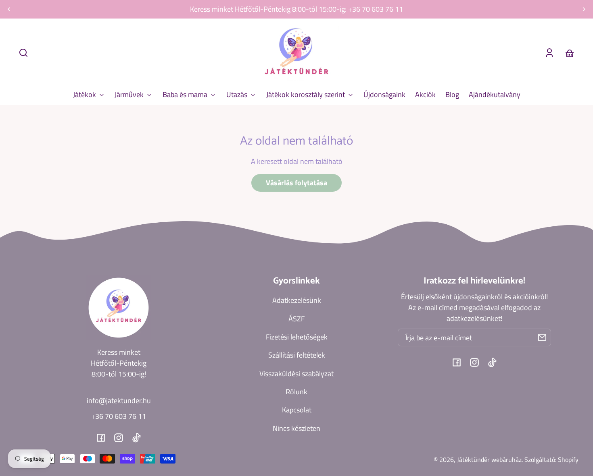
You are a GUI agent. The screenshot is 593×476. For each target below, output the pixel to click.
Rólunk (296, 391)
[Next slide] (584, 9)
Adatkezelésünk (296, 300)
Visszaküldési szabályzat (296, 373)
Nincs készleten (296, 428)
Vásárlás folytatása (296, 182)
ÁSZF (296, 318)
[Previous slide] (9, 9)
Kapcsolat (296, 409)
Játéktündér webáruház (489, 459)
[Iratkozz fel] (542, 337)
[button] (23, 53)
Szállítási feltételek (296, 355)
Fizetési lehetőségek (297, 336)
